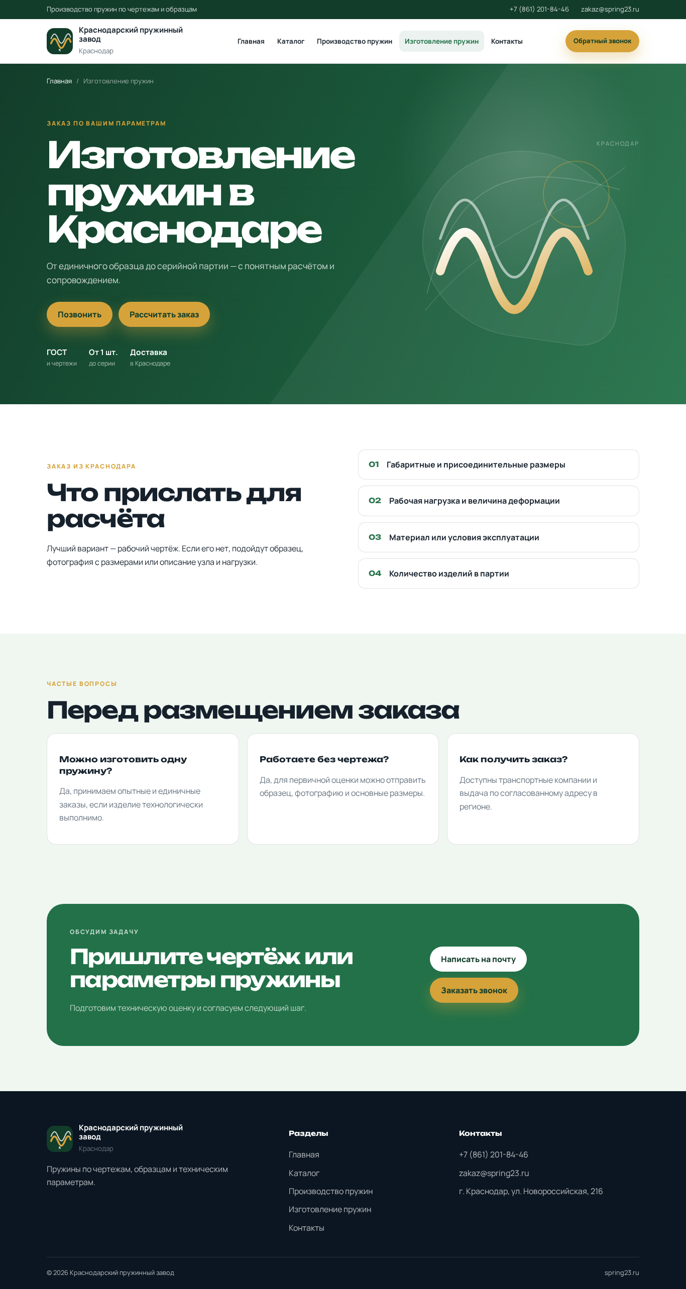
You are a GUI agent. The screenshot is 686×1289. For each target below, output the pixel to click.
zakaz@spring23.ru (610, 9)
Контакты (507, 41)
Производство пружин (354, 41)
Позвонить (79, 314)
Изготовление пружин (442, 41)
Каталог (290, 41)
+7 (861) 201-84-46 (539, 9)
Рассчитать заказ (164, 314)
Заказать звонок (474, 990)
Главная (251, 41)
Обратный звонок (602, 40)
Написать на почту (478, 959)
